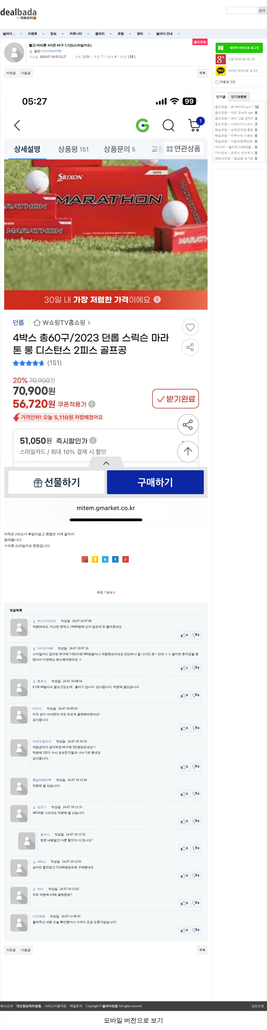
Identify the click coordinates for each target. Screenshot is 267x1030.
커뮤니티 (76, 33)
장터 (140, 33)
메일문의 (76, 1006)
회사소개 (6, 1006)
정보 (53, 33)
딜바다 (9, 33)
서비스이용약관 (55, 1006)
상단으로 (258, 1006)
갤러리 (100, 33)
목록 (202, 73)
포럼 (121, 33)
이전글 (11, 73)
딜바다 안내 (164, 33)
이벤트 (32, 33)
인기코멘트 (239, 97)
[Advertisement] (154, 14)
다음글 (26, 73)
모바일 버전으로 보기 (133, 1020)
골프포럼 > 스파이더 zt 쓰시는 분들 (239, 124)
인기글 (221, 97)
